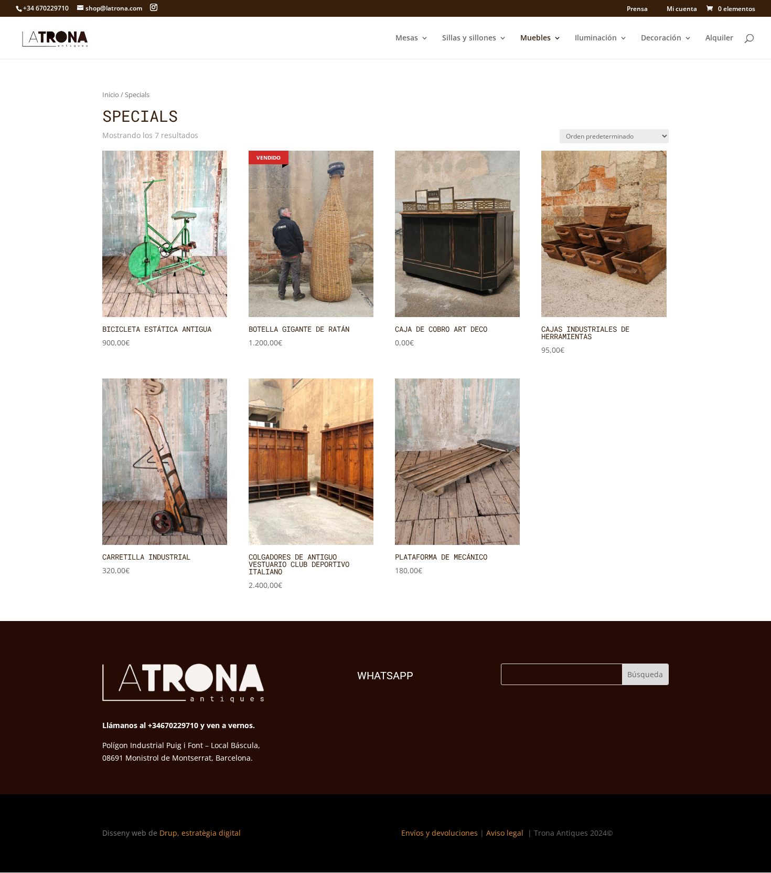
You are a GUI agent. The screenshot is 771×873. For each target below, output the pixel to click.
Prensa (637, 9)
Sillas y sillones (469, 38)
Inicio (110, 94)
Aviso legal (506, 833)
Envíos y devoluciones (439, 833)
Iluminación (596, 38)
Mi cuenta (681, 9)
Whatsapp (385, 675)
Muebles (535, 38)
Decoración (661, 38)
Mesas (406, 38)
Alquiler (719, 38)
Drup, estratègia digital (200, 833)
